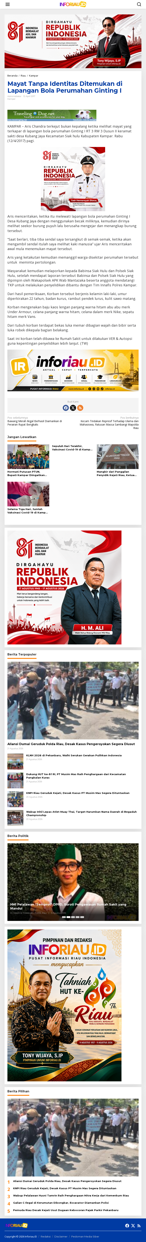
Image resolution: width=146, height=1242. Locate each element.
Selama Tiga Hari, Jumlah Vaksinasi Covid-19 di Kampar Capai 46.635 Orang (27, 511)
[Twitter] (73, 408)
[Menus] (8, 4)
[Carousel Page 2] (68, 917)
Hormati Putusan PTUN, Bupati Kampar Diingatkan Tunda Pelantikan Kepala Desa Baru (26, 473)
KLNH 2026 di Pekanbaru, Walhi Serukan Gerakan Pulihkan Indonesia (74, 755)
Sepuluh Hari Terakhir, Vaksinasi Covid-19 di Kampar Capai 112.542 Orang (72, 448)
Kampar (11, 99)
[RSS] (80, 408)
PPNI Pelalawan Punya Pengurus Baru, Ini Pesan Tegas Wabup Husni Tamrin (72, 908)
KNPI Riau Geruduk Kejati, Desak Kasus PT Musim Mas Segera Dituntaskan (77, 792)
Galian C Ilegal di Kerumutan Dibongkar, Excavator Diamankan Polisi (61, 1202)
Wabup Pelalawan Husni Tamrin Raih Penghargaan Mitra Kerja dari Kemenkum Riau (71, 1195)
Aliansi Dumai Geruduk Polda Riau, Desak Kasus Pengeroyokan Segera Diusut (71, 744)
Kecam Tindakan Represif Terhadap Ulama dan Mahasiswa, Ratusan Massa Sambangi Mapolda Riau (109, 423)
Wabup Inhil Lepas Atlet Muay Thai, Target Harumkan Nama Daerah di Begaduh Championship (81, 813)
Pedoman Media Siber (85, 1236)
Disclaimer (60, 1236)
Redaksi (46, 1236)
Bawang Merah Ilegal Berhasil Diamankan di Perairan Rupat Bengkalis (34, 421)
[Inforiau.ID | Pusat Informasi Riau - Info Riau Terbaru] (74, 4)
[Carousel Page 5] (82, 917)
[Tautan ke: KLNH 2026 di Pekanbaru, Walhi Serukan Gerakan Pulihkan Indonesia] (15, 761)
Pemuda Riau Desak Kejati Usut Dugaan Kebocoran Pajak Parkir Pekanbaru (65, 1210)
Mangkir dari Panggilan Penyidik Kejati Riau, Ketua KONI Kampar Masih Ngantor (116, 473)
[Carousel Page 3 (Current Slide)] (73, 917)
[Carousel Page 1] (64, 917)
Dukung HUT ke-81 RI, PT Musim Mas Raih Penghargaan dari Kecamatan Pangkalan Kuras (76, 776)
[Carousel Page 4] (77, 917)
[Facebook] (66, 408)
